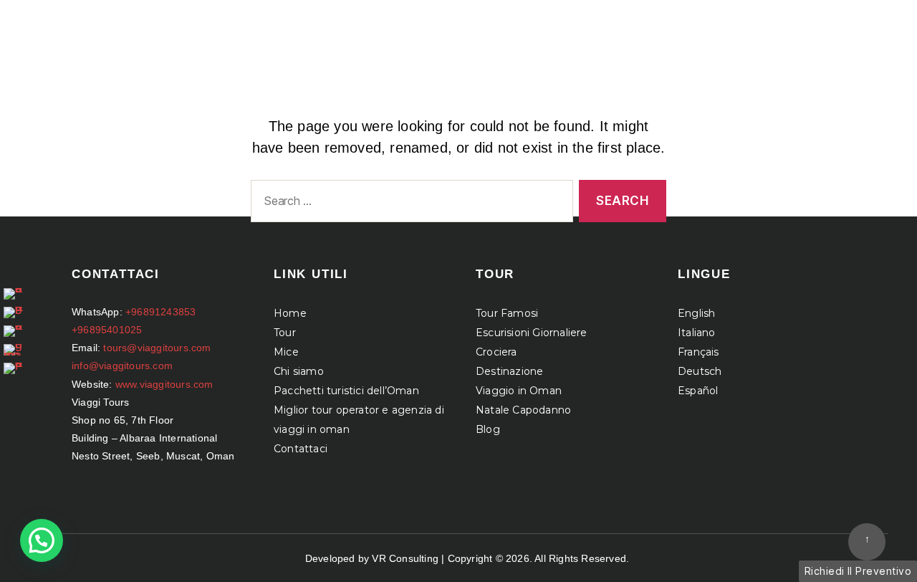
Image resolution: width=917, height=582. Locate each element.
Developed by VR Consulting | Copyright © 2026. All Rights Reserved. (467, 558)
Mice (286, 351)
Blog (488, 429)
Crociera (496, 351)
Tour (285, 332)
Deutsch (699, 371)
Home (290, 313)
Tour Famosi (507, 313)
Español (698, 390)
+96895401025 (107, 329)
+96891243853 (160, 312)
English (696, 313)
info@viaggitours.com (122, 365)
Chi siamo (299, 371)
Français (698, 351)
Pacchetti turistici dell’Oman (346, 390)
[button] (41, 540)
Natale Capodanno (523, 410)
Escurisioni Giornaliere (531, 332)
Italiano (697, 332)
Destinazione (509, 371)
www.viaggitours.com (164, 384)
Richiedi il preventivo (858, 571)
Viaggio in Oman (519, 390)
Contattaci (300, 448)
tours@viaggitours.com (157, 347)
